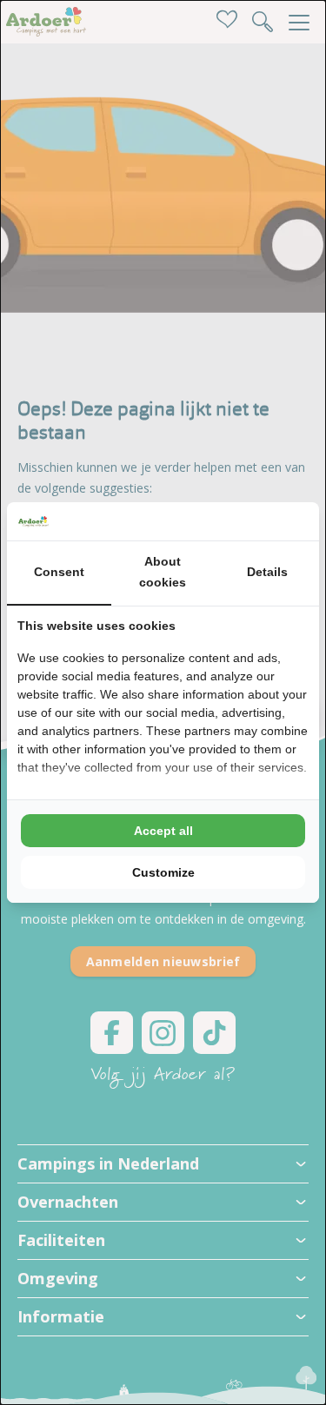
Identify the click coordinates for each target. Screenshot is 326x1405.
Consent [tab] (59, 572)
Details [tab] (267, 572)
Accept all (163, 831)
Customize (163, 872)
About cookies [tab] (162, 571)
